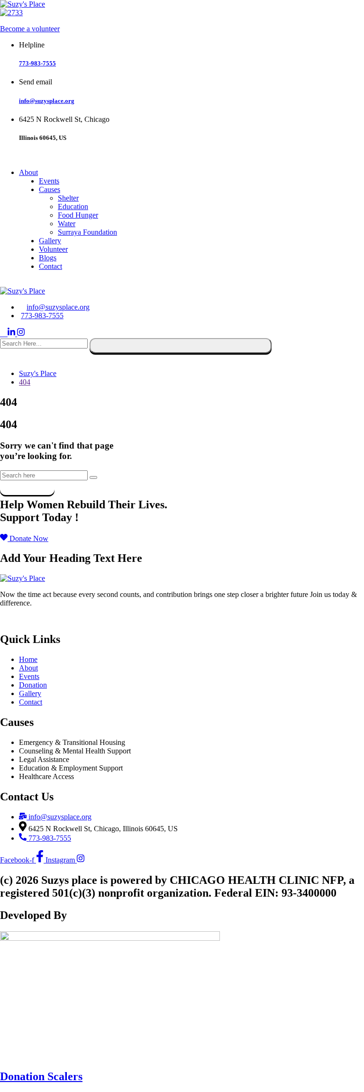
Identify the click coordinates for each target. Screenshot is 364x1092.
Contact (50, 266)
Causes (49, 189)
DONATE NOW (29, 282)
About (28, 172)
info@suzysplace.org (46, 100)
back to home (27, 484)
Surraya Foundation (87, 232)
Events (49, 181)
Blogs (47, 258)
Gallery (50, 241)
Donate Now (22, 619)
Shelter (68, 198)
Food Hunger (78, 215)
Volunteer (53, 249)
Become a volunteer (30, 29)
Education (73, 206)
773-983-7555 (37, 63)
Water (66, 224)
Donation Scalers (41, 1076)
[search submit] (181, 345)
